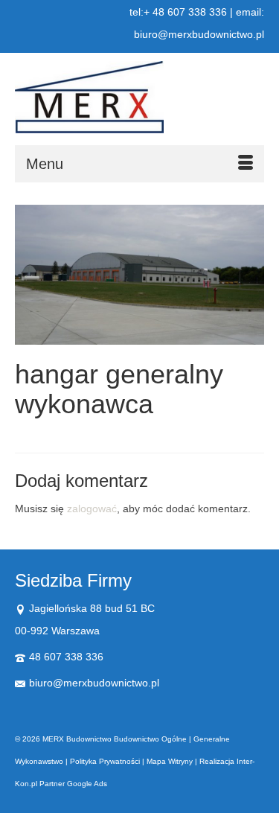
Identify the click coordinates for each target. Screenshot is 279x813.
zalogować (92, 508)
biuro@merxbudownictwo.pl (94, 683)
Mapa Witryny (170, 761)
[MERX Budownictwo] (139, 97)
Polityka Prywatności (105, 761)
